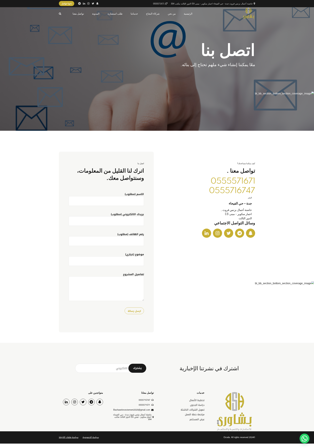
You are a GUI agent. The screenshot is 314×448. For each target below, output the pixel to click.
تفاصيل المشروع (133, 274)
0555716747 (232, 191)
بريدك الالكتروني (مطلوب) (127, 214)
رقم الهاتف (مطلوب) (130, 234)
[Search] (60, 13)
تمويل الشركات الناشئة (192, 410)
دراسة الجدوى (197, 405)
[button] (304, 438)
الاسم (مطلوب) (134, 194)
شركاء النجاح (153, 13)
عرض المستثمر (197, 419)
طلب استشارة (115, 13)
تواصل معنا (78, 13)
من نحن (172, 13)
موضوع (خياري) (134, 254)
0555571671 (232, 181)
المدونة (95, 13)
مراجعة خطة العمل (194, 414)
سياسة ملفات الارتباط (68, 437)
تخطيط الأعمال (196, 400)
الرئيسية (188, 13)
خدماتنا (134, 13)
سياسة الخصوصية (91, 437)
